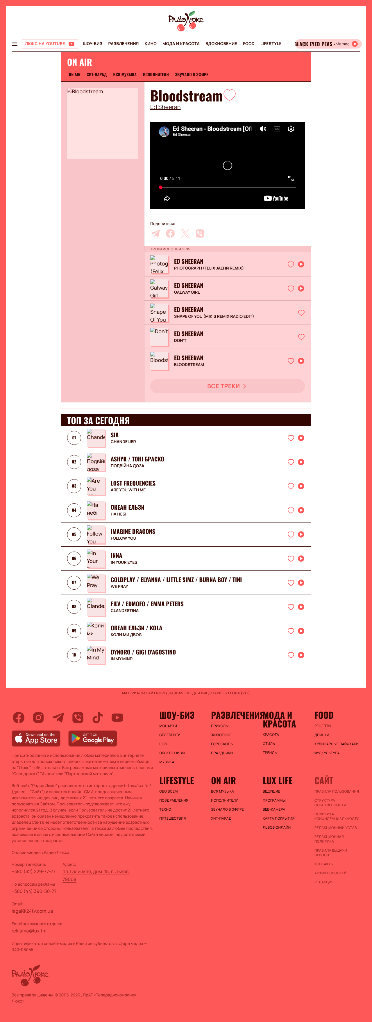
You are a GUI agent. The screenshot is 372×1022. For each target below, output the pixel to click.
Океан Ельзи (127, 507)
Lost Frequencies (133, 483)
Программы (274, 800)
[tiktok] (98, 718)
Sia (115, 434)
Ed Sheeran (165, 107)
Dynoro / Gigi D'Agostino (143, 652)
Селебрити (169, 735)
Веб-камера (274, 809)
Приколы (219, 726)
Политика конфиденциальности (336, 816)
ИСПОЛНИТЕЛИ (156, 75)
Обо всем (168, 791)
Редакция (324, 882)
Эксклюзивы (172, 753)
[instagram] (38, 718)
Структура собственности (330, 802)
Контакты (324, 864)
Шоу (163, 744)
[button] (230, 95)
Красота (271, 734)
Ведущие (271, 791)
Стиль (269, 743)
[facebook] (170, 233)
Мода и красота (181, 44)
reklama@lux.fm (29, 931)
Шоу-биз (92, 44)
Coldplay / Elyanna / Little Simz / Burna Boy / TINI (176, 579)
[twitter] (185, 233)
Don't (180, 341)
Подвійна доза (127, 466)
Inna (116, 555)
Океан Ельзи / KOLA (136, 627)
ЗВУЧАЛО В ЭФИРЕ (191, 75)
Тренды (270, 752)
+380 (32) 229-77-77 (34, 871)
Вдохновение (221, 44)
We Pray (119, 587)
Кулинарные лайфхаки (336, 744)
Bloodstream (189, 365)
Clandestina (125, 611)
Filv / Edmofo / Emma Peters (147, 603)
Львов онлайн (277, 827)
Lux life (277, 780)
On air (75, 75)
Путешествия (172, 818)
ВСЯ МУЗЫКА (125, 75)
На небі (118, 514)
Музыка (166, 762)
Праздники (222, 753)
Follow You (123, 538)
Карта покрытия (279, 818)
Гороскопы (222, 744)
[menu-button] (14, 44)
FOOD (249, 44)
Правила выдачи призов (330, 852)
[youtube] (117, 718)
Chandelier (123, 442)
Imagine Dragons (133, 531)
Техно (165, 809)
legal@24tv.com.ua (32, 911)
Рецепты (322, 726)
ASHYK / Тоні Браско (137, 458)
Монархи (168, 726)
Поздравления (173, 800)
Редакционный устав (335, 827)
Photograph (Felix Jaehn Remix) (209, 268)
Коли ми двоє (126, 635)
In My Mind (122, 659)
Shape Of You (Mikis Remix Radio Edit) (214, 317)
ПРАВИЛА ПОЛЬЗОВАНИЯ (336, 791)
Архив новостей (330, 873)
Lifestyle (271, 44)
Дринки (321, 735)
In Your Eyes (124, 563)
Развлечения (123, 44)
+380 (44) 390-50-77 (34, 891)
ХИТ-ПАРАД (97, 75)
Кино (151, 44)
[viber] (200, 233)
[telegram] (155, 233)
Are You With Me (128, 490)
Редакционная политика (329, 839)
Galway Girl (187, 292)
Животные (221, 735)
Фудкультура (327, 753)
